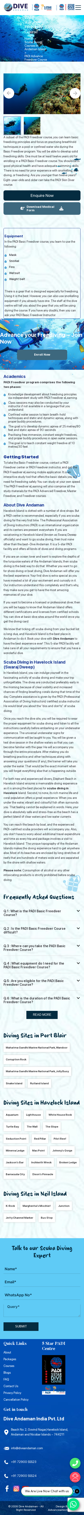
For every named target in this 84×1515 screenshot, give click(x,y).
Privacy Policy (12, 1393)
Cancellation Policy (16, 1399)
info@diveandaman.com (27, 1448)
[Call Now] (75, 1463)
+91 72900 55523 (23, 1462)
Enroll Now (42, 354)
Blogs (7, 1372)
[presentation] (9, 93)
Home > (30, 39)
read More (42, 1014)
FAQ (6, 1379)
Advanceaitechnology (62, 1510)
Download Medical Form (40, 208)
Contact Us (11, 1386)
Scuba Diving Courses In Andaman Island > (35, 48)
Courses (9, 1366)
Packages (10, 1359)
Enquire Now (42, 195)
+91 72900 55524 (24, 1476)
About (7, 1352)
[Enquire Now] (75, 1477)
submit (21, 1326)
